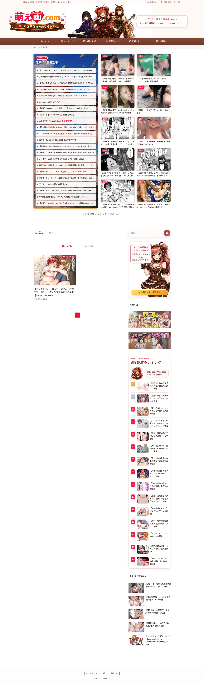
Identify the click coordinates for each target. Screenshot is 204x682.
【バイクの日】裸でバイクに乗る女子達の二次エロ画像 (159, 473)
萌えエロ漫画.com (110, 673)
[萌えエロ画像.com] (37, 21)
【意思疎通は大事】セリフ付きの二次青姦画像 (159, 549)
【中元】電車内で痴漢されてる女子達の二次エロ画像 (159, 523)
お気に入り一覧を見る (150, 292)
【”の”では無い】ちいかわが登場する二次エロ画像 (159, 486)
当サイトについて (93, 673)
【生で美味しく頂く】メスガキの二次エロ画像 (159, 511)
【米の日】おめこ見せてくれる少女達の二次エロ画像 (159, 386)
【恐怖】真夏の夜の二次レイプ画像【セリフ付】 (159, 436)
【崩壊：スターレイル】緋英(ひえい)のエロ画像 (158, 561)
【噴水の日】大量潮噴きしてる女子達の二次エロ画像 (159, 398)
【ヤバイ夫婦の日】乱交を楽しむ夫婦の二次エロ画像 (159, 448)
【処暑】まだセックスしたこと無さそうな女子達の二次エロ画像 (159, 498)
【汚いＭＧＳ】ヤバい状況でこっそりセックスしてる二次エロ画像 (159, 423)
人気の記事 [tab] (88, 246)
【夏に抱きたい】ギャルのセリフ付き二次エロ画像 (159, 411)
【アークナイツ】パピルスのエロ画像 (159, 534)
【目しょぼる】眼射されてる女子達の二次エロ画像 (159, 461)
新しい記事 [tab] (67, 246)
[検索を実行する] (167, 233)
